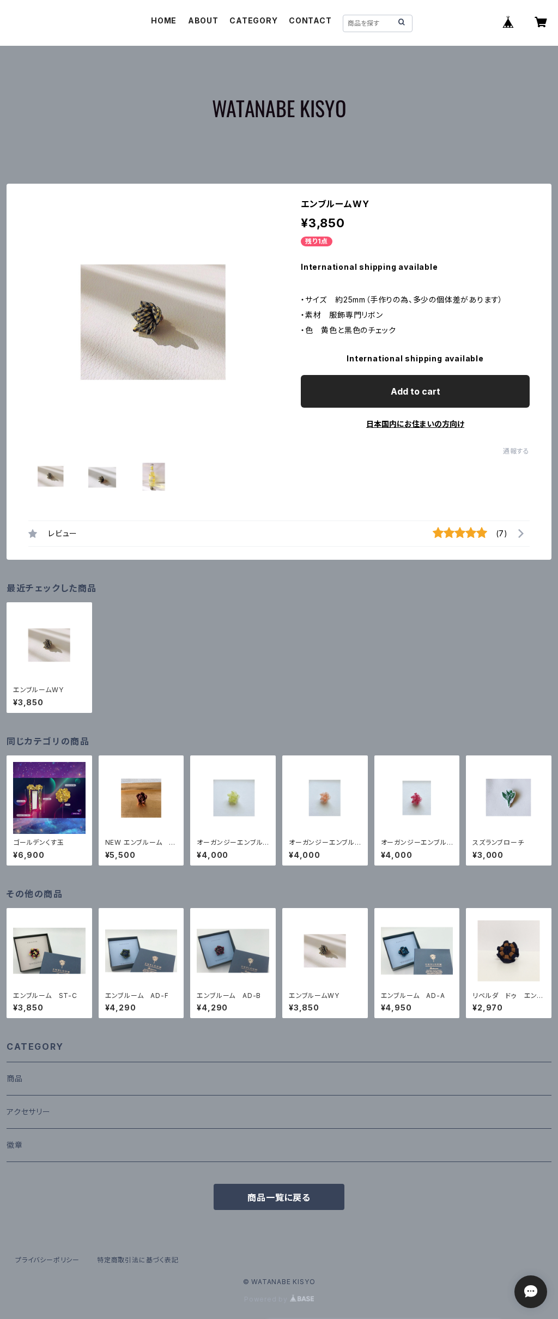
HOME (164, 20)
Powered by (267, 1299)
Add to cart (415, 391)
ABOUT (203, 20)
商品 (15, 1078)
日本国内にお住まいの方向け (415, 423)
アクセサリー (29, 1111)
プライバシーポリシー (47, 1260)
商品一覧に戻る (279, 1197)
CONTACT (310, 20)
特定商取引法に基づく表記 (138, 1260)
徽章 (15, 1144)
